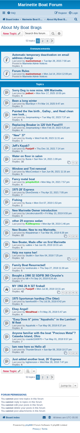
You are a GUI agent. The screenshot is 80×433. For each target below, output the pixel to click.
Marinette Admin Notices (34, 63)
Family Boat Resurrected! (28, 265)
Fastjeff (30, 148)
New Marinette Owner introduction (34, 210)
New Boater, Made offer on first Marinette (39, 242)
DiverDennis (32, 192)
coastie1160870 (34, 339)
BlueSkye (30, 103)
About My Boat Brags (21, 27)
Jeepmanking (32, 117)
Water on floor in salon (27, 156)
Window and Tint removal (29, 168)
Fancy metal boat (23, 179)
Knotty (29, 138)
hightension (31, 362)
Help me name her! (24, 252)
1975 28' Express (23, 189)
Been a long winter (24, 100)
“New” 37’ (18, 135)
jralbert (29, 93)
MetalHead (31, 312)
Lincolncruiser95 (34, 213)
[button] (52, 40)
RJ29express (33, 223)
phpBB (28, 425)
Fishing (17, 200)
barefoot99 (31, 301)
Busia (28, 159)
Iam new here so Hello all (29, 346)
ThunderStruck (33, 349)
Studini (29, 255)
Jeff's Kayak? (20, 145)
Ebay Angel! (20, 309)
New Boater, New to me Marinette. (34, 229)
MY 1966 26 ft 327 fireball (28, 286)
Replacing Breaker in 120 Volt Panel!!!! (37, 124)
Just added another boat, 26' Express (36, 359)
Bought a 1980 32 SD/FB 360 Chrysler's (37, 275)
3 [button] (47, 41)
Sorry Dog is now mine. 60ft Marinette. (37, 90)
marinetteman (33, 61)
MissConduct (32, 171)
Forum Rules (20, 71)
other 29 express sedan (27, 220)
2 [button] (42, 41)
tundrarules (31, 268)
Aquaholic (31, 325)
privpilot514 (32, 182)
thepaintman (32, 232)
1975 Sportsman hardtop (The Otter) (35, 298)
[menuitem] (11, 13)
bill (27, 278)
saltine (29, 245)
